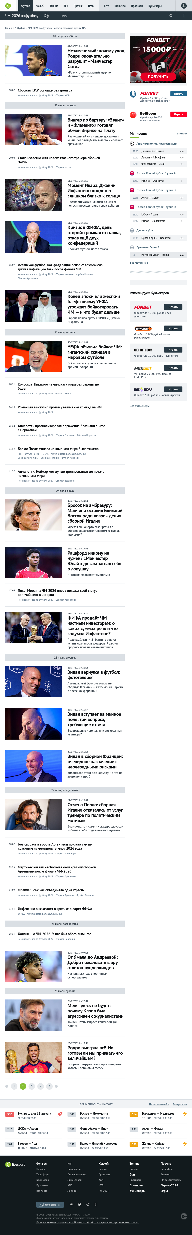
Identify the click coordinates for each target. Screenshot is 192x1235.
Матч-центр (138, 133)
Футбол (25, 6)
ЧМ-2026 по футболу (21, 15)
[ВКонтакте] (71, 1204)
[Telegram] (88, 1204)
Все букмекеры (139, 405)
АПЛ (70, 1185)
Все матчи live (139, 262)
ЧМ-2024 (104, 1190)
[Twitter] (79, 1204)
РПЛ (70, 1163)
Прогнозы (137, 6)
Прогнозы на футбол (159, 1104)
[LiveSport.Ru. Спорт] (15, 1166)
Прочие (78, 6)
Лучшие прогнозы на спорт (96, 1104)
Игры (91, 6)
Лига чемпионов (77, 1174)
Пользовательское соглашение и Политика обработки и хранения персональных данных (87, 1222)
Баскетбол (166, 1169)
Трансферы (42, 1174)
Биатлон (165, 1174)
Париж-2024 (169, 1185)
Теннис (54, 6)
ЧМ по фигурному (171, 1180)
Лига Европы (75, 1180)
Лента (65, 16)
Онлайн (40, 1169)
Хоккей (40, 6)
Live (106, 6)
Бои (66, 6)
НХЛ (101, 1185)
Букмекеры (155, 6)
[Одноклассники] (96, 1204)
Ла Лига (72, 1190)
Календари (42, 1180)
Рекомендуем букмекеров (149, 293)
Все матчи (182, 133)
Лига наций (74, 1169)
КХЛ (101, 1180)
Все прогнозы (180, 1104)
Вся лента (120, 6)
